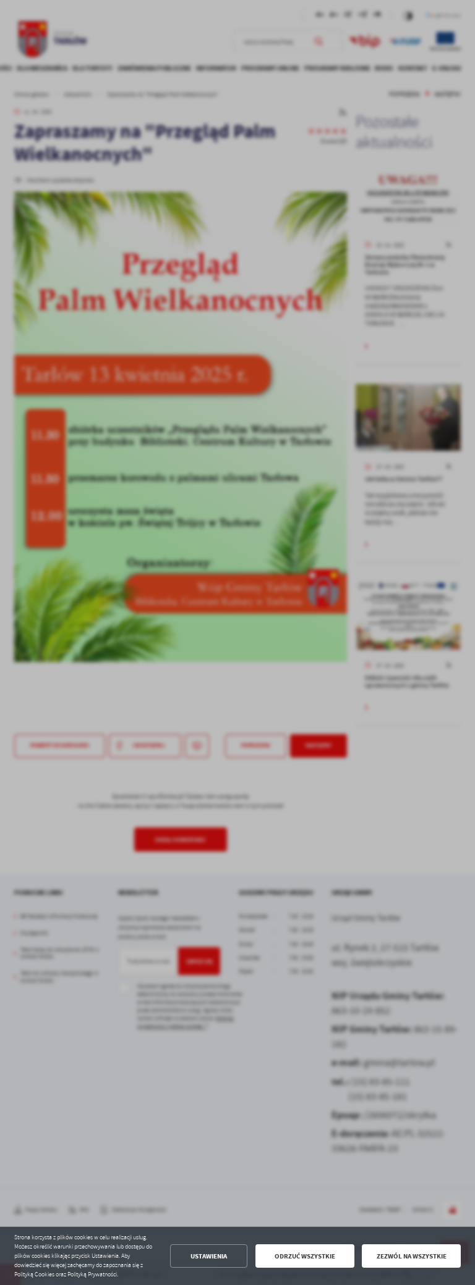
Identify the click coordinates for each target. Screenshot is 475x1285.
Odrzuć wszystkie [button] (305, 1256)
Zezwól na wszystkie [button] (412, 1256)
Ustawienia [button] (208, 1256)
